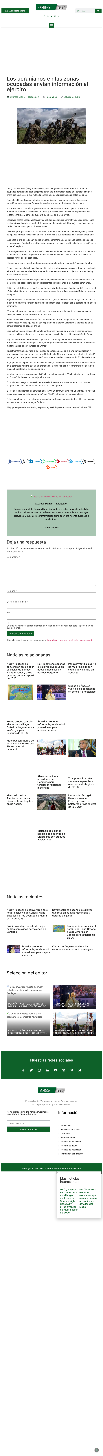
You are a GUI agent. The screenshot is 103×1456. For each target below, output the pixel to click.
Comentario (13, 557)
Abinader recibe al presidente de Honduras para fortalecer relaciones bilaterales (49, 782)
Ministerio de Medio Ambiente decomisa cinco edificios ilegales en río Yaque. (20, 799)
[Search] (98, 11)
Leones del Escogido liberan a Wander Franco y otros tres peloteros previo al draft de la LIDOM (82, 801)
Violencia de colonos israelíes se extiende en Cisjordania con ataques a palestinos (51, 835)
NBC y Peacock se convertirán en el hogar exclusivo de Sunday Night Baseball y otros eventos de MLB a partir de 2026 (21, 671)
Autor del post (51, 527)
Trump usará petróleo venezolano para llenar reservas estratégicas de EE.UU (81, 782)
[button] (51, 25)
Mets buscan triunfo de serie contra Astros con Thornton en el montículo (20, 745)
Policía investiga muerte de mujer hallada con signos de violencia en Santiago (82, 668)
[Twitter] (51, 16)
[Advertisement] (51, 49)
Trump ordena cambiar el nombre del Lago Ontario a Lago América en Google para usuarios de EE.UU (20, 727)
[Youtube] (58, 16)
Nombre (12, 591)
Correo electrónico (17, 602)
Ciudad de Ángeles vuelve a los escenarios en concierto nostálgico (82, 689)
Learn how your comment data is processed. (69, 640)
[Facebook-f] (23, 1070)
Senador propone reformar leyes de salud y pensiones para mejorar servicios (51, 725)
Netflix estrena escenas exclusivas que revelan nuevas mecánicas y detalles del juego (51, 668)
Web (9, 612)
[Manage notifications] (97, 1450)
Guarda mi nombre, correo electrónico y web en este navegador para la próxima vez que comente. (50, 627)
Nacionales (51, 97)
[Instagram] (48, 16)
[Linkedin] (55, 16)
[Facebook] (44, 16)
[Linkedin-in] (47, 1070)
